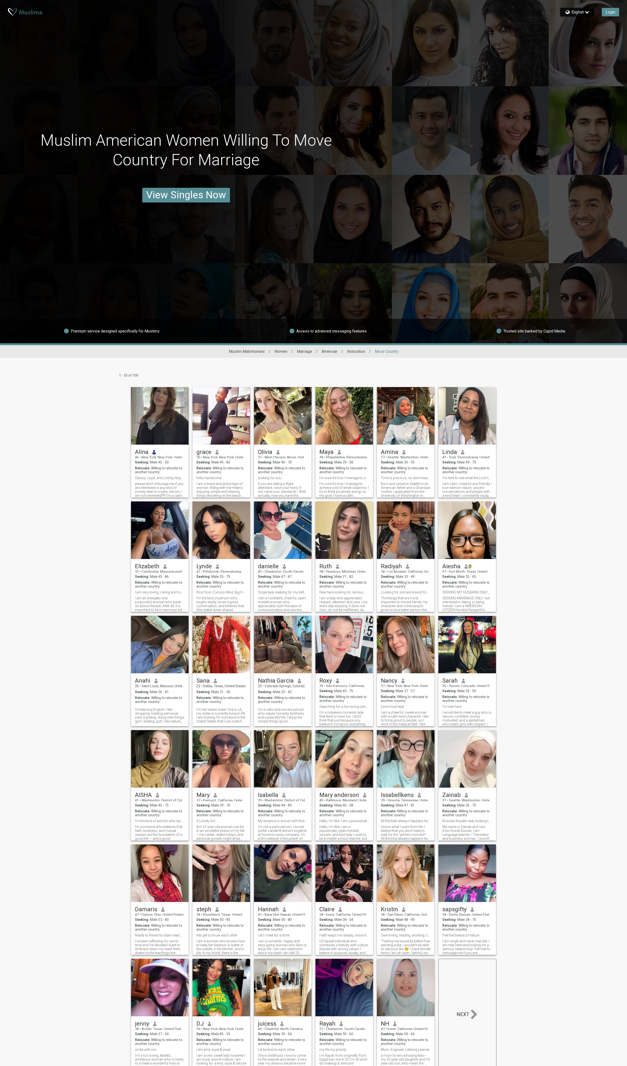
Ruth (325, 566)
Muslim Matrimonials (247, 351)
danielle (268, 566)
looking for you (269, 478)
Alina (141, 452)
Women (280, 351)
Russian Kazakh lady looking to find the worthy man (467, 821)
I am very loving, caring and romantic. (160, 592)
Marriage (304, 351)
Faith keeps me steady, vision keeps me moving (344, 935)
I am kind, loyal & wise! (213, 1050)
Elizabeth (147, 566)
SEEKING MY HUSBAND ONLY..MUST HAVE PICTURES (467, 592)
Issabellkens (397, 795)
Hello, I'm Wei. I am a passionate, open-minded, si (344, 821)
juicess (267, 1023)
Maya (326, 452)
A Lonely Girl (205, 821)
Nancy (389, 680)
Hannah (268, 909)
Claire (327, 909)
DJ (200, 1023)
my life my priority (333, 1050)
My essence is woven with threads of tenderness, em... (283, 821)
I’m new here (451, 707)
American (330, 351)
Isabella (268, 795)
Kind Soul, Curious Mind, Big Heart (221, 592)
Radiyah (391, 566)
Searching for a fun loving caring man (344, 707)
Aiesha (451, 566)
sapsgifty (454, 909)
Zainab (451, 795)
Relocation (356, 351)
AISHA (143, 795)
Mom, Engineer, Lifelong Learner (405, 1050)
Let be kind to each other (276, 1050)
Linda (449, 452)
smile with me (145, 1050)
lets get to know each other (217, 935)
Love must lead (392, 707)
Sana (203, 680)
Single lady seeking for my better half (283, 592)
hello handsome (208, 478)
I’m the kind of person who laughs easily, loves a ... (160, 821)
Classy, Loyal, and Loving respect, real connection (160, 478)
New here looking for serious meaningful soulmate (344, 592)
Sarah (450, 680)
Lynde (204, 566)
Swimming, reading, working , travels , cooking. (406, 935)
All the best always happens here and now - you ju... (406, 821)
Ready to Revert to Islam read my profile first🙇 (160, 935)
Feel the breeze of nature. (461, 935)
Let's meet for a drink (273, 935)
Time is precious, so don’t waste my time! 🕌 (406, 478)
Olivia (265, 452)
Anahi (142, 680)
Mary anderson (339, 795)
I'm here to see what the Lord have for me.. (467, 478)
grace (203, 452)
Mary (203, 795)
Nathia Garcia (276, 680)
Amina (389, 452)
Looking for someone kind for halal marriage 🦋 (406, 592)
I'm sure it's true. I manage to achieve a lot (344, 478)
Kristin (389, 909)
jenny (142, 1023)
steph (203, 909)
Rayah (327, 1023)
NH (385, 1023)
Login (610, 12)
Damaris (146, 909)
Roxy (325, 680)
